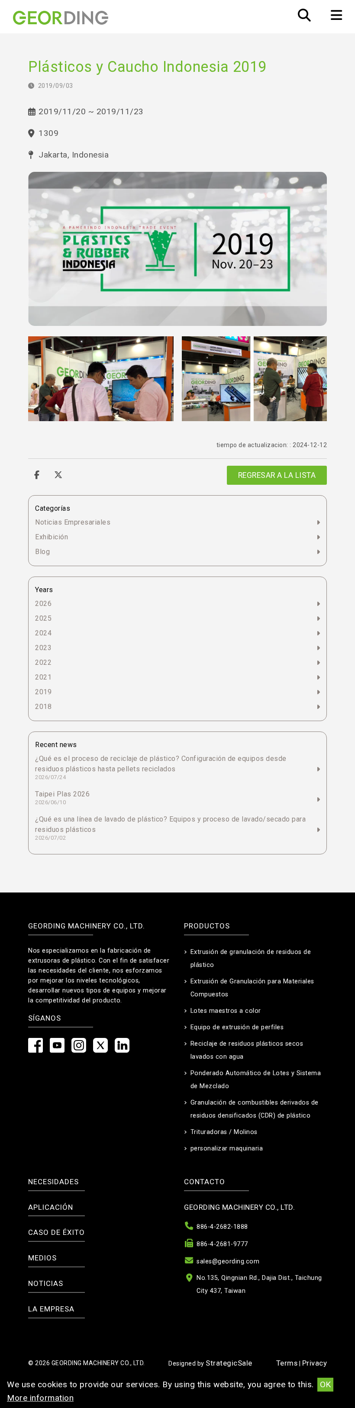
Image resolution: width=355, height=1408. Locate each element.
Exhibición (51, 537)
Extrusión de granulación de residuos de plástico (250, 958)
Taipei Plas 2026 (62, 797)
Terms (287, 1363)
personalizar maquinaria (226, 1148)
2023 (43, 648)
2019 (43, 692)
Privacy (314, 1363)
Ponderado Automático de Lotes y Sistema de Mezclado (255, 1080)
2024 (43, 633)
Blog (42, 552)
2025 (43, 618)
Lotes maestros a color (225, 1011)
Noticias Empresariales (72, 522)
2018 (43, 706)
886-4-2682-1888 (222, 1227)
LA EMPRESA (51, 1309)
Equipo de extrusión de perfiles (237, 1027)
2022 (43, 662)
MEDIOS (42, 1257)
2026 (43, 603)
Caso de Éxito (56, 1232)
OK (325, 1384)
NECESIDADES (53, 1181)
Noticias (45, 1283)
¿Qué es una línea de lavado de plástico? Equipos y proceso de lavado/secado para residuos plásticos (170, 828)
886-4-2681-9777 (222, 1244)
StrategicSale (229, 1363)
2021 (43, 677)
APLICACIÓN (50, 1207)
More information (40, 1398)
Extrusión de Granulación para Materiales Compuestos (252, 988)
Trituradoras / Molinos (224, 1132)
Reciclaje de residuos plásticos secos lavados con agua (246, 1050)
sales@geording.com (228, 1261)
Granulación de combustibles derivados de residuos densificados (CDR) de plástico (254, 1109)
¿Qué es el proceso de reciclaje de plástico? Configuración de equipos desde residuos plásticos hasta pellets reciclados (161, 767)
